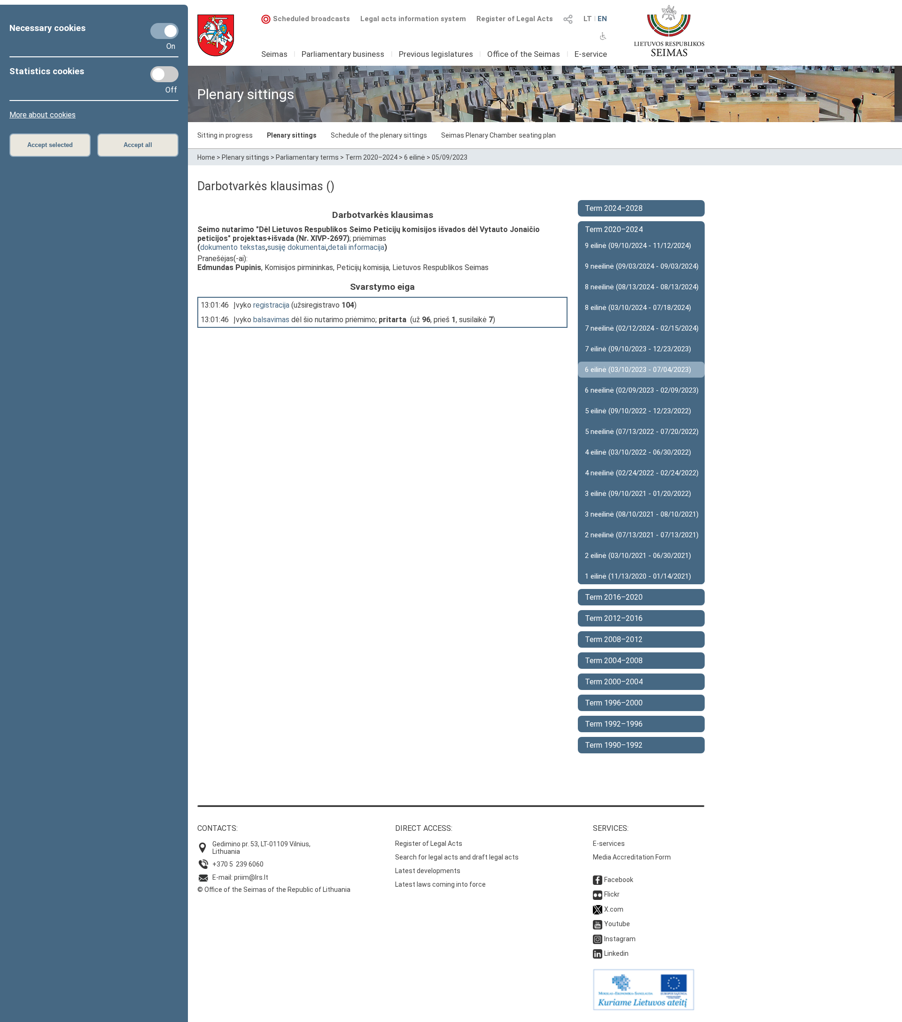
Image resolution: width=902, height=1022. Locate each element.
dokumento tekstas (232, 247)
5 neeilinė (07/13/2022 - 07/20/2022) (642, 431)
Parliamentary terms (307, 157)
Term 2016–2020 (614, 597)
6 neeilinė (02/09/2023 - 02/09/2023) (642, 390)
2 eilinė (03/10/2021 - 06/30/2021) (638, 555)
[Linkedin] (597, 953)
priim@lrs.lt (251, 877)
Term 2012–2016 (614, 618)
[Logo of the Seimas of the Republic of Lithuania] (669, 30)
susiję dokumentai (296, 247)
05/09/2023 (449, 157)
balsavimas (271, 319)
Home (206, 157)
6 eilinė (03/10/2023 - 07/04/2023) (638, 369)
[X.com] (597, 909)
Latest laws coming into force (440, 884)
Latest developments (427, 871)
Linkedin (616, 953)
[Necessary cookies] (164, 31)
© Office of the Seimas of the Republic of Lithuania (273, 889)
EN (602, 19)
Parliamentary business (343, 54)
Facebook (618, 879)
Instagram (620, 939)
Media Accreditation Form (632, 857)
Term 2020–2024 (371, 157)
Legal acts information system (413, 19)
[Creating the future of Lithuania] (643, 1008)
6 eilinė (414, 157)
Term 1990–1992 (614, 745)
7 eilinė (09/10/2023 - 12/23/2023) (638, 349)
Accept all (138, 144)
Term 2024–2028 (614, 208)
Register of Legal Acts (514, 19)
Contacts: (217, 828)
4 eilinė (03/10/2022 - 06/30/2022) (638, 452)
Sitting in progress (225, 135)
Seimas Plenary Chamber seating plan (498, 135)
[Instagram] (597, 939)
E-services (609, 843)
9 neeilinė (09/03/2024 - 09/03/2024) (642, 266)
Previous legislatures (436, 54)
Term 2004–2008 (614, 660)
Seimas (274, 54)
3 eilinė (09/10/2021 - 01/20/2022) (638, 493)
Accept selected (50, 144)
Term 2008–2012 (614, 639)
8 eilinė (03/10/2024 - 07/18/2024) (638, 307)
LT (587, 19)
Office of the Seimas (523, 54)
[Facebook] (597, 879)
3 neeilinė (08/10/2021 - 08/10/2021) (642, 514)
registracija (271, 305)
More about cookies (42, 114)
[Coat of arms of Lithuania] (215, 35)
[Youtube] (597, 924)
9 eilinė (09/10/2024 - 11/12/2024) (638, 245)
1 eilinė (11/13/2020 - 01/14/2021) (638, 576)
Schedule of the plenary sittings (379, 135)
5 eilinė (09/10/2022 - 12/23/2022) (638, 411)
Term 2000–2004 (614, 681)
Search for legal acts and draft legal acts (457, 857)
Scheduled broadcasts (311, 19)
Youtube (617, 924)
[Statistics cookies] (164, 74)
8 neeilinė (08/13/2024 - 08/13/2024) (642, 287)
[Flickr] (597, 894)
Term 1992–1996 (614, 724)
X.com (613, 909)
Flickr (612, 894)
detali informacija (356, 247)
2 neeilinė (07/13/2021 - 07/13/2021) (642, 535)
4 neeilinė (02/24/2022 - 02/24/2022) (642, 473)
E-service (591, 54)
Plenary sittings (292, 135)
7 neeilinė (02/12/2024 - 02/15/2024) (642, 328)
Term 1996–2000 (614, 702)
